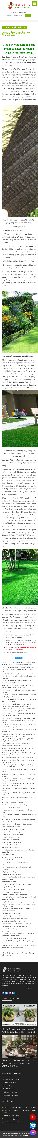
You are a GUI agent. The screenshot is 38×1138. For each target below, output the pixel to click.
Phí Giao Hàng (7, 1086)
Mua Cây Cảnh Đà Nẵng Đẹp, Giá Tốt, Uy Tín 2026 (17, 757)
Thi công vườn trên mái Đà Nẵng (12, 857)
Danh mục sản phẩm (14, 27)
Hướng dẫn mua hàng (10, 1092)
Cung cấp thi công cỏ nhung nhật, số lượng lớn (17, 924)
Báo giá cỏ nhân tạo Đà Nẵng (11, 832)
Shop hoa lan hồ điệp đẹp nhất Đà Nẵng (14, 805)
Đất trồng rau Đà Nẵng (9, 881)
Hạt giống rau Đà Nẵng (9, 872)
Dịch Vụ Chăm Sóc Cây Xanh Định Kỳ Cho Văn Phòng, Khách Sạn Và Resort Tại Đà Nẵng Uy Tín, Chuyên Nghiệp (18, 720)
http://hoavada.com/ (9, 628)
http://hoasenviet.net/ (25, 628)
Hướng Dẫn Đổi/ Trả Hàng (11, 1079)
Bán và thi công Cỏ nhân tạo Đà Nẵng (13, 889)
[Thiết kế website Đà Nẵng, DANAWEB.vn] (24, 1135)
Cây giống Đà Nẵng (8, 854)
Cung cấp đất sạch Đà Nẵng (10, 887)
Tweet (19, 658)
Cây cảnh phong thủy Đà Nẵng (11, 874)
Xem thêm (31, 989)
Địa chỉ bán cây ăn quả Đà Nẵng (12, 847)
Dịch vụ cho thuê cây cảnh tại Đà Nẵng (14, 938)
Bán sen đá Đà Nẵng (8, 860)
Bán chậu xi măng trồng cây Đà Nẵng (13, 829)
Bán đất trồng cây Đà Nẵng (10, 839)
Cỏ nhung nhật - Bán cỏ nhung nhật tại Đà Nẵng (17, 884)
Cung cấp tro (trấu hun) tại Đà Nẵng (13, 916)
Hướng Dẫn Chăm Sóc (10, 1082)
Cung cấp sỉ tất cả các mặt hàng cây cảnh (15, 926)
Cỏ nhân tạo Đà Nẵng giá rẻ (10, 845)
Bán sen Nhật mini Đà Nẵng (10, 837)
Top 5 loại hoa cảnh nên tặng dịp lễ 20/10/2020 (17, 824)
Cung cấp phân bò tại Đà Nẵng (11, 913)
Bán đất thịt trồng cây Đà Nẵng (11, 842)
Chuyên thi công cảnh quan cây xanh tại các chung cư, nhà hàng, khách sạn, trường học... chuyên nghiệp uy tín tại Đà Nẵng (19, 904)
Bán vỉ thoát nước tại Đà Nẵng (11, 892)
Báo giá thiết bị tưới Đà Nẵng (11, 826)
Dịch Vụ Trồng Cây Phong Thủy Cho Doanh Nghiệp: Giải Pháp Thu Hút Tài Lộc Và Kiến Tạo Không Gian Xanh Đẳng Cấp (19, 676)
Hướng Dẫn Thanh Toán (10, 1095)
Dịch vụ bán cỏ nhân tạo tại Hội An (12, 807)
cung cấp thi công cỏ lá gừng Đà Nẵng (14, 921)
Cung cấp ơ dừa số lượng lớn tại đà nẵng (14, 918)
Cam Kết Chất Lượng (9, 1089)
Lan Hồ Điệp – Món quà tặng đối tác (13, 802)
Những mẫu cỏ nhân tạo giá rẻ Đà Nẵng (14, 894)
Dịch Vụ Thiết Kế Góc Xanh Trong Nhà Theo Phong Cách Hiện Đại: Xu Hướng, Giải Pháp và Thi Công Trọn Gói (18, 669)
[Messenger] (33, 1133)
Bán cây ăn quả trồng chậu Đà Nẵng (13, 834)
